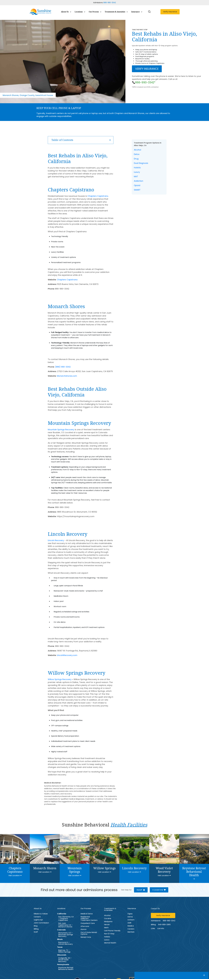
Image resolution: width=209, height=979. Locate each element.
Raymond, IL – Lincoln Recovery (65, 943)
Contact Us (155, 908)
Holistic (137, 167)
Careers (37, 917)
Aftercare (85, 926)
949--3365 (164, 924)
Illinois (60, 939)
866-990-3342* (145, 82)
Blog (35, 926)
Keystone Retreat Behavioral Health (65, 968)
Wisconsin (61, 955)
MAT (136, 176)
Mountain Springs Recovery (61, 429)
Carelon (130, 929)
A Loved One (157, 890)
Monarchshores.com (67, 376)
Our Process (94, 12)
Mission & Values (41, 914)
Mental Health (110, 943)
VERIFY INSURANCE (146, 69)
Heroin (107, 924)
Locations (79, 12)
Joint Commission (41, 923)
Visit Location (14, 875)
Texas (59, 947)
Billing (36, 929)
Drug (136, 158)
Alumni (83, 929)
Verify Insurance (170, 11)
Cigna (129, 914)
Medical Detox (87, 914)
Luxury (137, 172)
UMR (129, 923)
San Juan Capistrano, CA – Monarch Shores (65, 925)
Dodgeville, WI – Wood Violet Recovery (65, 959)
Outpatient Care (88, 923)
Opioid (137, 185)
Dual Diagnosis (141, 163)
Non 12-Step (109, 934)
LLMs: (153, 928)
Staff (36, 932)
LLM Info (160, 928)
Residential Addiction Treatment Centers (89, 918)
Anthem (130, 920)
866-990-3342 (109, 2)
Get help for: (126, 890)
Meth (106, 928)
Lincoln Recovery (56, 540)
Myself (139, 890)
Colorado (61, 930)
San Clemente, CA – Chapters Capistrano (66, 918)
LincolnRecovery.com (67, 655)
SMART (137, 189)
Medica (130, 926)
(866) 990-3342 (63, 366)
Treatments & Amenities (115, 12)
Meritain (130, 932)
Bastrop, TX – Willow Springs (64, 951)
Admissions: (156, 920)
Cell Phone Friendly (112, 931)
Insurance (135, 12)
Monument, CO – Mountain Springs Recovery (65, 934)
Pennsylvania (63, 964)
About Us (65, 12)
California (61, 914)
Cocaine (107, 918)
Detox (136, 154)
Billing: (153, 924)
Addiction (138, 181)
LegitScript (38, 920)
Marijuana (108, 921)
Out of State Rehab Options (89, 933)
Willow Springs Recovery (59, 679)
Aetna (130, 917)
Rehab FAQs (86, 937)
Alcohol (137, 149)
